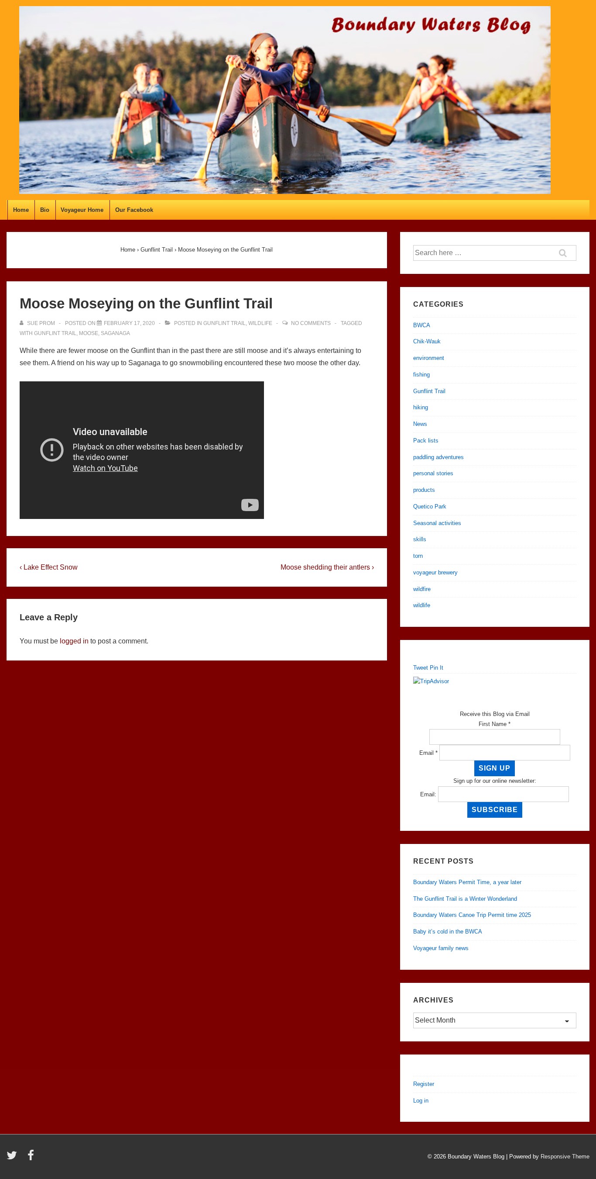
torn (418, 556)
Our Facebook (134, 210)
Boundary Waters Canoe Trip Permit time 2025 (472, 915)
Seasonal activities (437, 523)
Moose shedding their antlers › (327, 567)
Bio (44, 210)
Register (423, 1084)
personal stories (433, 473)
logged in (74, 641)
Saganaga (115, 333)
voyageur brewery (435, 572)
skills (419, 539)
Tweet (420, 667)
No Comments (311, 323)
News (420, 424)
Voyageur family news (441, 948)
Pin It (436, 667)
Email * (428, 753)
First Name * (494, 724)
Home (21, 210)
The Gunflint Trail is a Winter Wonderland (465, 898)
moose (88, 333)
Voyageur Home (82, 210)
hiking (420, 407)
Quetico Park (429, 506)
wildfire (422, 589)
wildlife (260, 323)
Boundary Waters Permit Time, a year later (467, 882)
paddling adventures (438, 457)
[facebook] (31, 1158)
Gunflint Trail (224, 323)
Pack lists (425, 440)
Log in (420, 1100)
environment (428, 358)
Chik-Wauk (427, 341)
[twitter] (14, 1158)
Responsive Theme (565, 1156)
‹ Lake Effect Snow (49, 567)
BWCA (421, 325)
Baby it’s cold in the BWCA (447, 931)
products (424, 490)
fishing (421, 374)
